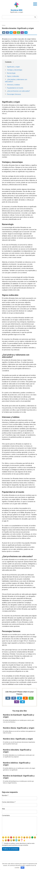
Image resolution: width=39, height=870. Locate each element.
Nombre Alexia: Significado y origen (18, 728)
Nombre (5, 795)
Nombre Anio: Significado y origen (18, 739)
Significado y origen (13, 67)
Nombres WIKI (16, 10)
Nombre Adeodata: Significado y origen (17, 751)
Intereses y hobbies (13, 85)
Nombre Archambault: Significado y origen (18, 716)
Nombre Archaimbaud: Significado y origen (18, 777)
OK (22, 867)
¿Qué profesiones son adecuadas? (18, 91)
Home (3, 25)
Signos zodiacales (13, 76)
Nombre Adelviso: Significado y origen (16, 764)
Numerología (11, 73)
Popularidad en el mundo (15, 88)
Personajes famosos (14, 94)
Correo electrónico (9, 802)
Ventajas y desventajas (14, 70)
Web (3, 809)
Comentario (6, 815)
